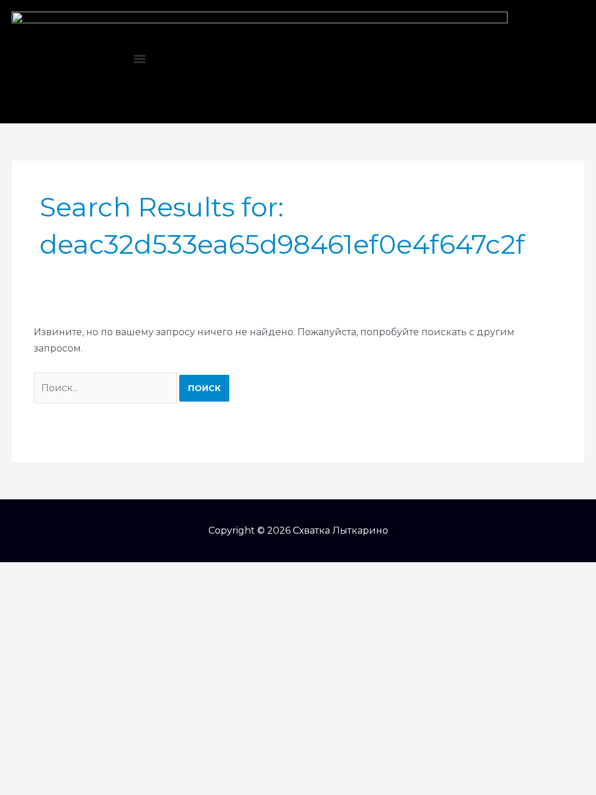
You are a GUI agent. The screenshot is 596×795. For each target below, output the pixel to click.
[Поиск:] (106, 387)
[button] (139, 59)
